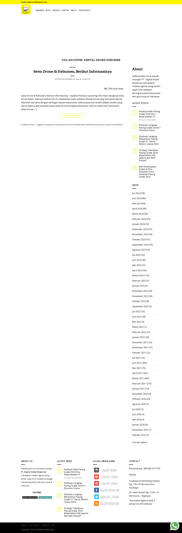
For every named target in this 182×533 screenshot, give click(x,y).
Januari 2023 (138, 285)
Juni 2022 (136, 316)
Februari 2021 (139, 383)
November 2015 (140, 429)
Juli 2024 (136, 193)
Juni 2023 (136, 260)
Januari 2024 (138, 224)
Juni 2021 (136, 362)
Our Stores (34, 525)
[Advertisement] (91, 34)
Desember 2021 (140, 342)
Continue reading (73, 115)
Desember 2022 (140, 290)
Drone (72, 67)
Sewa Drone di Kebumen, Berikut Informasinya (72, 71)
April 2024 (137, 208)
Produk (56, 10)
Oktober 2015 (139, 435)
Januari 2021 (138, 388)
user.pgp (86, 79)
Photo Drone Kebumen (75, 124)
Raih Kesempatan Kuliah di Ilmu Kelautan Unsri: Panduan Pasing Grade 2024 (147, 171)
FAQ (53, 525)
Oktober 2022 (139, 301)
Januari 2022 (138, 337)
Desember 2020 (140, 393)
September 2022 (140, 306)
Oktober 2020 (139, 398)
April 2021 (137, 373)
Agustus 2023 (139, 249)
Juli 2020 (136, 409)
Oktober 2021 (139, 352)
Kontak (65, 10)
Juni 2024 (136, 198)
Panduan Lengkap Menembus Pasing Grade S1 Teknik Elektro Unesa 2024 (148, 140)
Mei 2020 (136, 419)
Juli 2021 (136, 357)
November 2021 (140, 347)
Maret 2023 (138, 275)
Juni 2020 (136, 414)
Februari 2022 (139, 332)
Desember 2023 (140, 229)
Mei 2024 (136, 203)
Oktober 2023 (139, 239)
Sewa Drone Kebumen (114, 124)
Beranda (40, 10)
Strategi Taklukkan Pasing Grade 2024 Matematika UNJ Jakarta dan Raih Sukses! (148, 155)
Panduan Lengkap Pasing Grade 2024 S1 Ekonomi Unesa (150, 128)
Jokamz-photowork (29, 497)
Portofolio (84, 10)
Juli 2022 (136, 311)
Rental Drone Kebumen (95, 124)
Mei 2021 (136, 368)
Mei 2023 (136, 265)
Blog (48, 10)
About (74, 10)
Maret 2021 (138, 378)
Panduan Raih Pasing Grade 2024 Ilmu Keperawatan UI (149, 114)
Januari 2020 (138, 424)
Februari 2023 (139, 280)
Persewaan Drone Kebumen (54, 124)
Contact (45, 525)
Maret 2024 (138, 213)
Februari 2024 (139, 219)
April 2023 (137, 270)
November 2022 (140, 296)
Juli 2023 (136, 255)
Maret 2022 (138, 326)
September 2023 (140, 244)
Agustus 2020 (139, 404)
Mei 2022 (136, 321)
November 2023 (140, 234)
